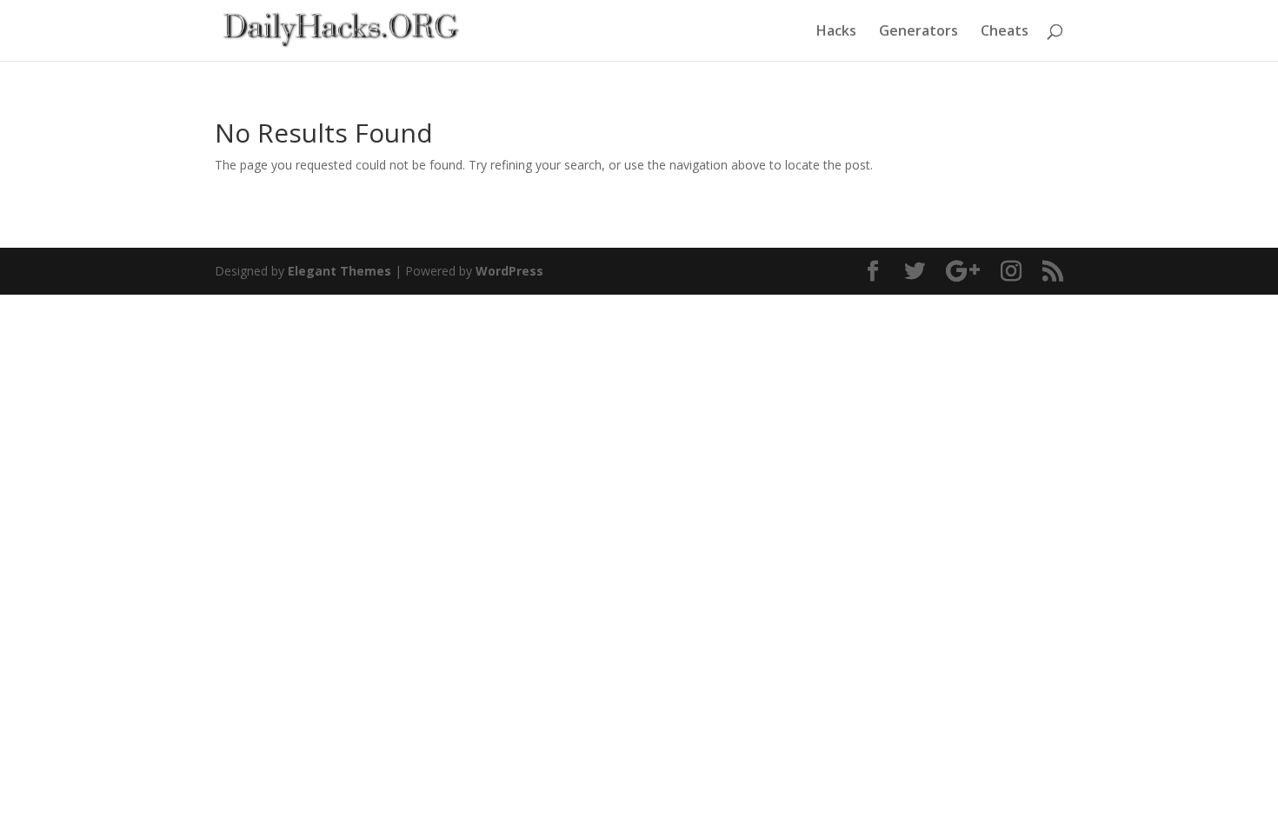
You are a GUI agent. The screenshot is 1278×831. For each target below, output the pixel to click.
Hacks (836, 32)
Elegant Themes (339, 271)
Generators (918, 32)
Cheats (1004, 32)
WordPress (509, 271)
